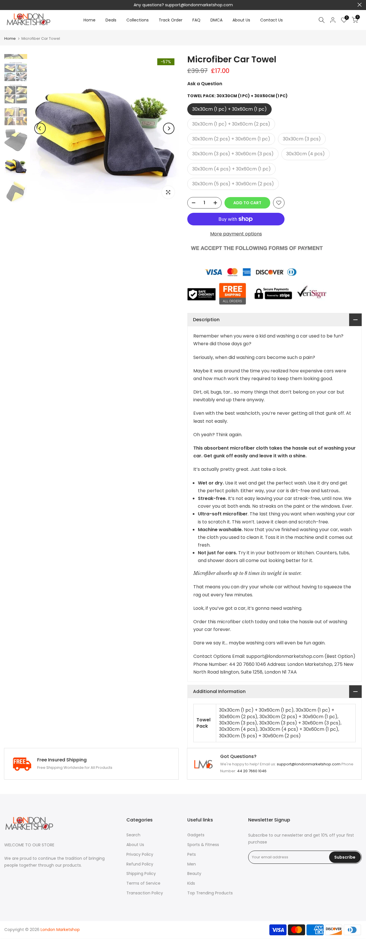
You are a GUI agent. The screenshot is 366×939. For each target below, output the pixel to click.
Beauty (194, 873)
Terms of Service (143, 883)
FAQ (196, 20)
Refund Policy (139, 864)
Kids (191, 883)
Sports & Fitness (203, 844)
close (6, 5)
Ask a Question (204, 83)
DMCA (216, 20)
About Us (241, 20)
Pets (191, 854)
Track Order (170, 20)
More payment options (236, 234)
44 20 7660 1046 (251, 771)
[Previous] (40, 128)
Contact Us (271, 20)
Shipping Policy (141, 873)
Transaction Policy (144, 893)
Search (133, 835)
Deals (111, 20)
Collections (137, 20)
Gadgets (195, 835)
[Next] (168, 128)
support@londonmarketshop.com (199, 5)
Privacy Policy (139, 854)
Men (191, 864)
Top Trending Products (210, 893)
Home (89, 20)
